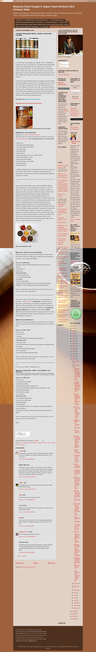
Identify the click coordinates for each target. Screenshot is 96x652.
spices (20, 444)
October (76, 583)
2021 (73, 331)
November (76, 365)
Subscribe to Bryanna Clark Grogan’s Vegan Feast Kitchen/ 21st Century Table (75, 111)
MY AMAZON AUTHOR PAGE (74, 128)
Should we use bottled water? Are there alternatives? (63, 175)
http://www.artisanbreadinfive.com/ (63, 320)
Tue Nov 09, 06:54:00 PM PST (27, 459)
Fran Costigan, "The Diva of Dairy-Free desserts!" (62, 241)
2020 (73, 333)
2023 (73, 328)
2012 (73, 354)
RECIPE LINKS (45, 26)
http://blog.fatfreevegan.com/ (63, 257)
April (75, 600)
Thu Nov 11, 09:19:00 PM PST (27, 499)
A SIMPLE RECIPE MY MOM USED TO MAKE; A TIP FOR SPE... (76, 386)
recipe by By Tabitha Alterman (32, 135)
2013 (73, 351)
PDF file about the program (63, 190)
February (76, 605)
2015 (73, 346)
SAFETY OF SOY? (63, 22)
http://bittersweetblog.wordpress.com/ (63, 281)
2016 (73, 343)
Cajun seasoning (24, 442)
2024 (73, 326)
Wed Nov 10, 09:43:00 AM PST (27, 477)
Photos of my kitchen (61, 195)
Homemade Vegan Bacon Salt (32, 99)
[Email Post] (42, 440)
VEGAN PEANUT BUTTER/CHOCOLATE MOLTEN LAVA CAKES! (76, 399)
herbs (30, 442)
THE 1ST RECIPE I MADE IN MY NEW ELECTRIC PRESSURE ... (76, 496)
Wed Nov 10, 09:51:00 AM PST (27, 489)
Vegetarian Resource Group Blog (62, 263)
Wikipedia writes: (27, 301)
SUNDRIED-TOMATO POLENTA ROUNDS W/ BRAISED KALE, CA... (76, 563)
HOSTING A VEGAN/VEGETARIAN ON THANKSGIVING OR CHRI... (76, 483)
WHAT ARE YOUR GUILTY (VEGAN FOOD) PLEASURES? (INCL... (76, 509)
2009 (73, 611)
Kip (20, 518)
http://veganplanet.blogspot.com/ (63, 301)
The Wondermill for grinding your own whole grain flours (62, 211)
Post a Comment (21, 556)
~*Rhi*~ (21, 482)
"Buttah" (66, 111)
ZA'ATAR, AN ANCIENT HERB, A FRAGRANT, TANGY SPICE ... (76, 537)
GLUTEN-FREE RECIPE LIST (57, 20)
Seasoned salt (45, 442)
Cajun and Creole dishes (22, 139)
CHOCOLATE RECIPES (51, 22)
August (76, 590)
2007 (73, 616)
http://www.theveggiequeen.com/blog (63, 248)
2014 (73, 349)
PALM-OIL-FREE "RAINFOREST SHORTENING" (27, 26)
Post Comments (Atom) (29, 567)
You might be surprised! (61, 205)
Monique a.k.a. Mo (24, 532)
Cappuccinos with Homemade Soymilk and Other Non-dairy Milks (63, 228)
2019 (73, 336)
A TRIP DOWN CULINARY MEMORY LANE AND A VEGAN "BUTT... (76, 456)
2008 (73, 614)
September (76, 586)
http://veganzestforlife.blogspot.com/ (63, 252)
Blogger (48, 648)
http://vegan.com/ (62, 273)
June (75, 595)
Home (35, 563)
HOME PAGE (19, 20)
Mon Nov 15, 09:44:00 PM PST (27, 536)
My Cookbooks (62, 222)
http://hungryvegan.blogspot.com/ (63, 306)
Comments (63, 66)
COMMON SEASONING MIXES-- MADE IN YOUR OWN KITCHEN (76, 550)
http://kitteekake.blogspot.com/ (63, 277)
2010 (73, 359)
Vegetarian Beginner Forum (62, 218)
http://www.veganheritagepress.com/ (63, 296)
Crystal (21, 451)
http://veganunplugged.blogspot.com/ (63, 291)
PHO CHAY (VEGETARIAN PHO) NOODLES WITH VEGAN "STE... (76, 412)
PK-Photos (69, 646)
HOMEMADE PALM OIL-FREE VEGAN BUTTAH (36, 20)
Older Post (51, 563)
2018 (73, 338)
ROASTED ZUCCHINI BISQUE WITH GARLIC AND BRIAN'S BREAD (76, 441)
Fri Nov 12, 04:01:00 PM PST (26, 526)
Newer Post (20, 563)
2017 (73, 341)
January (76, 608)
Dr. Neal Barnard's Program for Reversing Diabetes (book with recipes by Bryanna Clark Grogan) (63, 185)
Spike (23, 444)
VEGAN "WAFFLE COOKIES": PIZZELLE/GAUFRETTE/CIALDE (76, 469)
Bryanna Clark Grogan (76, 142)
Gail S (20, 495)
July (75, 592)
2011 (73, 356)
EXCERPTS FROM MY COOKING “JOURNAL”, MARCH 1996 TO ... (76, 427)
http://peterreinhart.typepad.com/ (63, 315)
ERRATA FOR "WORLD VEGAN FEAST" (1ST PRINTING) (29, 22)
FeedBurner (75, 98)
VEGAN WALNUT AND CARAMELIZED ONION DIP (76, 575)
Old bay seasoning (37, 442)
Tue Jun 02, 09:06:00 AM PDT (27, 552)
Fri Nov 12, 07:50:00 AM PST (27, 512)
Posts (61, 63)
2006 (73, 619)
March (75, 603)
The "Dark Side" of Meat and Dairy (63, 234)
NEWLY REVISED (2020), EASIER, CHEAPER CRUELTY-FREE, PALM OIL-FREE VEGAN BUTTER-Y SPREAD (42, 24)
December (76, 361)
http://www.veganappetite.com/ (63, 286)
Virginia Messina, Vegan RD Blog (62, 269)
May (75, 598)
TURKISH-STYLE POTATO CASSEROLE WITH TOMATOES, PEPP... (76, 374)
